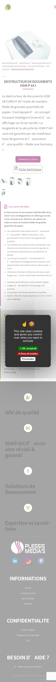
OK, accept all (29, 348)
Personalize (28, 359)
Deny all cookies (29, 354)
